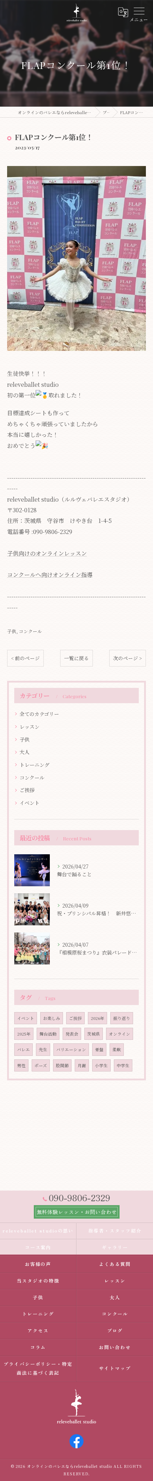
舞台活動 (48, 1034)
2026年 (97, 1018)
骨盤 (99, 1049)
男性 (21, 1065)
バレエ (23, 1049)
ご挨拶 (27, 789)
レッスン (29, 726)
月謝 (82, 1065)
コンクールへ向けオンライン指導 (50, 575)
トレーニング (34, 764)
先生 (43, 1049)
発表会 (71, 1034)
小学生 (101, 1065)
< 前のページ (25, 658)
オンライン (119, 1034)
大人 (25, 751)
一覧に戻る (76, 658)
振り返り (121, 1018)
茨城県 (93, 1034)
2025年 (24, 1034)
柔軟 (116, 1049)
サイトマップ (115, 1368)
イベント (29, 802)
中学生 (123, 1065)
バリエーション (71, 1049)
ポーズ (41, 1065)
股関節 (62, 1065)
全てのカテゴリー (39, 713)
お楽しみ (51, 1018)
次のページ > (127, 658)
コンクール (30, 631)
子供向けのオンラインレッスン (47, 553)
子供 (11, 631)
